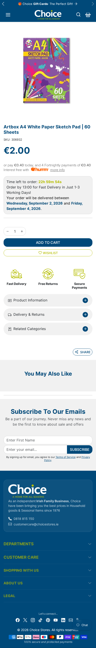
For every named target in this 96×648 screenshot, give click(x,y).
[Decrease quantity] (8, 231)
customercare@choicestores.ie (36, 524)
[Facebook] (17, 620)
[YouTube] (55, 620)
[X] (25, 620)
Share (85, 352)
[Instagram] (33, 620)
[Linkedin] (63, 620)
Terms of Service (66, 457)
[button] (8, 14)
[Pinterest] (48, 620)
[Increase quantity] (22, 231)
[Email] (71, 620)
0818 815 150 (24, 518)
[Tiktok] (40, 620)
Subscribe (80, 449)
